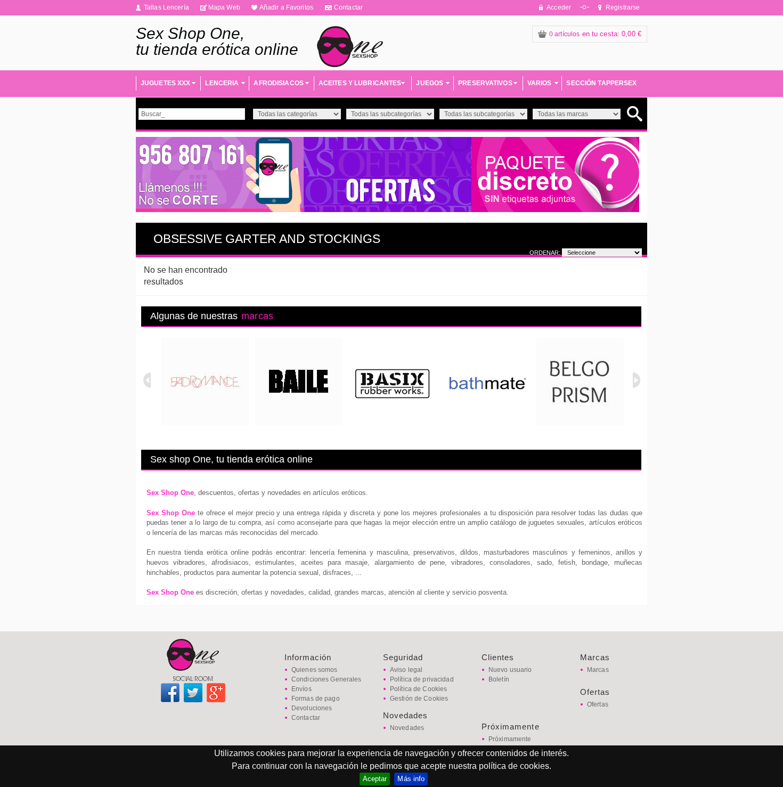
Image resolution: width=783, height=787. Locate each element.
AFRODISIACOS (278, 83)
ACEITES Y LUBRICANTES (360, 83)
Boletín (498, 679)
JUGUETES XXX (165, 83)
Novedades (407, 728)
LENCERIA (222, 83)
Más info (411, 779)
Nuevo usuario (510, 670)
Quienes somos (314, 670)
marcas (257, 316)
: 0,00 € (595, 34)
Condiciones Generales (326, 679)
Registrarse (623, 7)
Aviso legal (406, 670)
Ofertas (597, 704)
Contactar (348, 7)
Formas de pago (315, 698)
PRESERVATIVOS (485, 83)
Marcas (598, 670)
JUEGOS (429, 83)
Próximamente (509, 739)
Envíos (301, 689)
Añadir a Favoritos (286, 7)
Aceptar (375, 779)
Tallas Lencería (166, 7)
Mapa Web (224, 7)
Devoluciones (311, 708)
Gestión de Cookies (419, 698)
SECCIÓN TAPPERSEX (601, 83)
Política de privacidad (422, 679)
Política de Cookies (418, 689)
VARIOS (539, 83)
